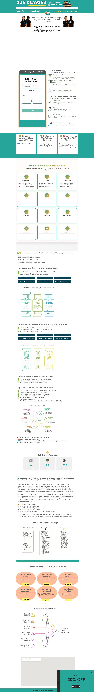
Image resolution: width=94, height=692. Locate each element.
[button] (92, 672)
